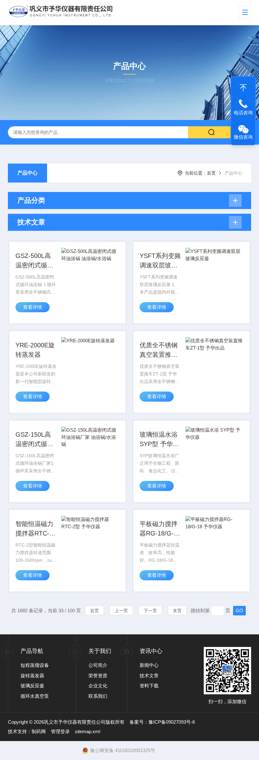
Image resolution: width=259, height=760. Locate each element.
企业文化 (97, 685)
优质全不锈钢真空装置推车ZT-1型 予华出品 (160, 350)
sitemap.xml (87, 731)
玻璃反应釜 (32, 685)
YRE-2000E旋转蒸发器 (35, 350)
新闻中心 (149, 665)
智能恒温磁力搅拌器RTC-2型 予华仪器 (34, 529)
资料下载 (149, 685)
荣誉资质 (97, 675)
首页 (211, 173)
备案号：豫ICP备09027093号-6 (162, 722)
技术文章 (149, 675)
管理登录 (60, 731)
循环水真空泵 (35, 696)
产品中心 (27, 173)
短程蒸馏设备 (35, 665)
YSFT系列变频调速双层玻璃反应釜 (160, 261)
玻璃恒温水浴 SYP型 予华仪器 (159, 440)
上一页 (121, 610)
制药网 (39, 731)
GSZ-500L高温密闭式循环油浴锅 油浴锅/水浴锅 (34, 261)
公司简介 (97, 665)
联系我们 (97, 696)
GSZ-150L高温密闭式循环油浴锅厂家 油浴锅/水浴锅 (35, 440)
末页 (177, 610)
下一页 (150, 610)
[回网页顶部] (243, 86)
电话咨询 (243, 112)
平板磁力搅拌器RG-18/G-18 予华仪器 (160, 529)
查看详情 (32, 307)
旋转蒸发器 (32, 675)
